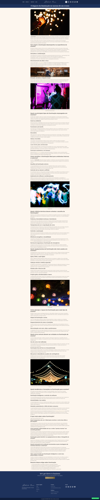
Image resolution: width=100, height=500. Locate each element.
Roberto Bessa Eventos (60, 410)
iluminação (39, 152)
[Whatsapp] (69, 2)
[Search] (66, 2)
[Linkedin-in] (71, 2)
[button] (95, 498)
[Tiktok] (75, 2)
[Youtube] (77, 2)
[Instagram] (73, 2)
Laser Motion (40, 62)
